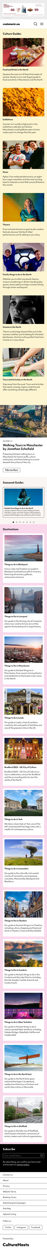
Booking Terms (9, 1197)
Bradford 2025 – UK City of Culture (20, 767)
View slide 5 (27, 522)
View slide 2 (16, 522)
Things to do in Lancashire (16, 869)
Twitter (8, 1227)
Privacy (6, 1186)
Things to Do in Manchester (17, 666)
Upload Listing (9, 1214)
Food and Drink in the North (15, 70)
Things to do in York (13, 819)
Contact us (8, 1174)
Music (5, 172)
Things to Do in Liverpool (15, 616)
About (5, 1180)
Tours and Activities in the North (17, 380)
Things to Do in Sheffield (15, 1126)
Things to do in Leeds (14, 718)
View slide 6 (30, 522)
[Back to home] (11, 24)
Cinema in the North (12, 327)
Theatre (6, 225)
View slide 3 (20, 522)
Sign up (40, 1156)
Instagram (21, 1227)
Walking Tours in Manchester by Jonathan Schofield (23, 447)
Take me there (11, 470)
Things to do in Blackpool (16, 564)
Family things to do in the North (17, 274)
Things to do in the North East (18, 1074)
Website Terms (9, 1191)
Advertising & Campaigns (14, 1203)
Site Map (7, 1208)
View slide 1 (13, 522)
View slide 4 (23, 522)
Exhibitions (8, 119)
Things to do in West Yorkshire (18, 1022)
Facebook (35, 1227)
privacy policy (23, 1164)
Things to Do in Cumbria (15, 970)
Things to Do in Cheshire (15, 921)
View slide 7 (33, 522)
